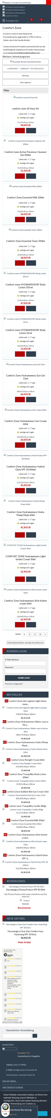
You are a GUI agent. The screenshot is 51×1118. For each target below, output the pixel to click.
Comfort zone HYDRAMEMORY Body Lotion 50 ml (26, 331)
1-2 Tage (31, 114)
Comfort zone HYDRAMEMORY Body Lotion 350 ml (26, 286)
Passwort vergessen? (14, 683)
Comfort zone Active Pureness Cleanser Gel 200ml (25, 153)
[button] (20, 130)
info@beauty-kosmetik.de (25, 1070)
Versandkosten (38, 643)
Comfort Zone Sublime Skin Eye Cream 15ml (27, 791)
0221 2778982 (19, 1065)
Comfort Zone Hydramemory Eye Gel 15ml (25, 377)
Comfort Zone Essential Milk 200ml (25, 197)
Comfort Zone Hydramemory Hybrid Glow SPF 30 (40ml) (25, 468)
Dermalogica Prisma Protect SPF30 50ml (25, 889)
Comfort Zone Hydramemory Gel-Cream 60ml (25, 422)
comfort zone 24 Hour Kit (25, 108)
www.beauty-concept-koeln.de (20, 1075)
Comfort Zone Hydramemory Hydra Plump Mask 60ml (25, 513)
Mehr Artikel (24, 942)
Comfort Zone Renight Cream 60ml (27, 759)
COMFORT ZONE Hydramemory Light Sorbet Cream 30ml (25, 558)
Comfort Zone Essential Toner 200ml (25, 241)
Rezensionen (24, 908)
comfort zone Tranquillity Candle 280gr (27, 806)
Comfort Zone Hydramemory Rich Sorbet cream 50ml (25, 602)
